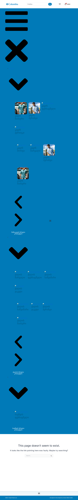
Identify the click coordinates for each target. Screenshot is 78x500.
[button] (16, 37)
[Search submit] (50, 4)
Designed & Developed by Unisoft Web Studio (61, 497)
